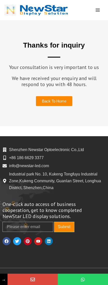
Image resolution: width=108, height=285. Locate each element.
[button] (54, 101)
